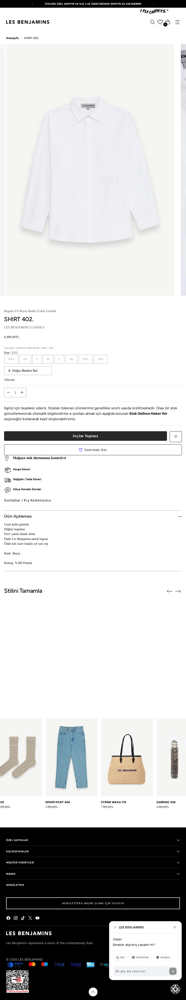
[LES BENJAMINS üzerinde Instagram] (16, 919)
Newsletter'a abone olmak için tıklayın (93, 903)
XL (71, 359)
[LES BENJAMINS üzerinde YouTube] (38, 919)
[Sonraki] (154, 4)
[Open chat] (175, 989)
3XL (101, 359)
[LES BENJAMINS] (27, 22)
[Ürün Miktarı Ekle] (22, 392)
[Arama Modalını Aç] (152, 22)
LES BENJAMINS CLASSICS (24, 327)
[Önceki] (33, 4)
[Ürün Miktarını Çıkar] (8, 392)
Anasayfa (12, 38)
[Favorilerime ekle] (176, 436)
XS (25, 359)
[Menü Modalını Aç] (177, 22)
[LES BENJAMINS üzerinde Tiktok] (23, 919)
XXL (85, 359)
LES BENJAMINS (30, 959)
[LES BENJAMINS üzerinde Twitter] (30, 919)
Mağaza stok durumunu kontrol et (39, 458)
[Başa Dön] (93, 992)
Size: (11, 352)
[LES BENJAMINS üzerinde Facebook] (9, 919)
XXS (11, 359)
